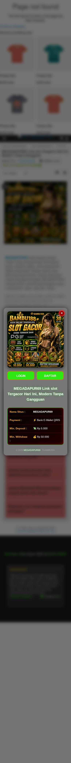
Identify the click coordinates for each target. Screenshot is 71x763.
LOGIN (20, 375)
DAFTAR (50, 375)
